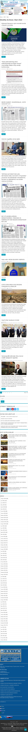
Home (1, 17)
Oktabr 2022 (3, 595)
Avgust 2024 (3, 549)
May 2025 (3, 530)
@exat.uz (7, 672)
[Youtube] (13, 409)
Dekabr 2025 (3, 515)
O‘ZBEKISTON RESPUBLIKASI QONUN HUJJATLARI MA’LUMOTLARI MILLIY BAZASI (11, 697)
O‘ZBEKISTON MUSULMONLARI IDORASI (9, 692)
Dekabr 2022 (3, 591)
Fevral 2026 (3, 511)
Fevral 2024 (3, 561)
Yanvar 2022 (3, 614)
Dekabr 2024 (3, 540)
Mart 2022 (3, 610)
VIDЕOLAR (9, 261)
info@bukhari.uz (3, 671)
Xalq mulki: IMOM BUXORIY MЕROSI (13, 259)
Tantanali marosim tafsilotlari (6, 418)
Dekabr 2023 (3, 566)
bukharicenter (3, 672)
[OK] (20, 409)
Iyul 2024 (2, 551)
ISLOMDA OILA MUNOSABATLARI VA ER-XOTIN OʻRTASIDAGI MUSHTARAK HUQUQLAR (16, 461)
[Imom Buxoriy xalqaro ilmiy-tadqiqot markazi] (14, 1)
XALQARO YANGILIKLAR (13, 322)
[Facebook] (8, 409)
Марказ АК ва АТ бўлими (19, 724)
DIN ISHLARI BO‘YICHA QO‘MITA (7, 687)
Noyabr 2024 (3, 542)
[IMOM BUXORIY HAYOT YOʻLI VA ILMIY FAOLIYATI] (4, 467)
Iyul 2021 (2, 627)
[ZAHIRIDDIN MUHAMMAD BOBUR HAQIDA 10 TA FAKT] (4, 473)
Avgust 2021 (3, 625)
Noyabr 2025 (3, 517)
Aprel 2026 (3, 507)
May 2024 (3, 555)
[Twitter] (10, 409)
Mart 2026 (3, 509)
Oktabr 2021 (3, 620)
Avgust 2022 (3, 599)
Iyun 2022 (3, 604)
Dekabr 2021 (3, 616)
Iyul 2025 (2, 525)
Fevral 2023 (3, 587)
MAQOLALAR (10, 105)
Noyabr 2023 (3, 568)
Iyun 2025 (3, 528)
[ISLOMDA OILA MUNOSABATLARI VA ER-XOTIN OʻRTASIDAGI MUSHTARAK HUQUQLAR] (4, 461)
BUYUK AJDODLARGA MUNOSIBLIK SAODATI (10, 420)
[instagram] (15, 409)
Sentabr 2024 (3, 547)
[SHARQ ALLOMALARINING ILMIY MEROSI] (4, 484)
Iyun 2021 (3, 629)
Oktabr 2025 (3, 519)
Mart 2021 (3, 635)
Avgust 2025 (3, 523)
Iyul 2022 (2, 601)
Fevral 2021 (3, 637)
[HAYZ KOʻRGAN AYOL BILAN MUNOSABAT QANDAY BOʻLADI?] (4, 478)
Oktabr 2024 (3, 544)
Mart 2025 (3, 534)
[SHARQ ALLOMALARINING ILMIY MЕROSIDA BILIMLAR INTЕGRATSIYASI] (4, 489)
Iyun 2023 (3, 578)
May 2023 (3, 580)
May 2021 (3, 631)
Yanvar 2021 (3, 639)
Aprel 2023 (3, 582)
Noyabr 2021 (3, 618)
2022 (5, 17)
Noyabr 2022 (3, 593)
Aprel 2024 (3, 557)
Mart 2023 (3, 585)
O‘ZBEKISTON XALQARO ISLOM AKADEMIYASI (10, 691)
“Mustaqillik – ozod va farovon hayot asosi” (9, 416)
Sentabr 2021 (3, 623)
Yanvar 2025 (3, 538)
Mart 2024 (3, 559)
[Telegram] (18, 409)
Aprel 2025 (3, 532)
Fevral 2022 (3, 612)
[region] (14, 9)
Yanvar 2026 (3, 513)
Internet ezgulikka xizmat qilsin (10, 139)
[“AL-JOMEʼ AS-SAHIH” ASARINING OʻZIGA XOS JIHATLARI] (4, 442)
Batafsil (3, 56)
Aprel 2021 (3, 633)
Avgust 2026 (3, 498)
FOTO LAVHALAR (5, 322)
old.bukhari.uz (3, 701)
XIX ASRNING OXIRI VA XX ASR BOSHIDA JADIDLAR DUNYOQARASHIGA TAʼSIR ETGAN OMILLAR (17, 455)
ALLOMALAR (10, 288)
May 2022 (3, 606)
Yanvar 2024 (3, 563)
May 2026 (3, 504)
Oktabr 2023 (3, 570)
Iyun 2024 (3, 553)
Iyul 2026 (2, 500)
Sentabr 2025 (3, 521)
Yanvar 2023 (3, 589)
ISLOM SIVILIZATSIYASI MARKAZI (7, 689)
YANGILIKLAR (10, 27)
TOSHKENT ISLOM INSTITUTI (6, 694)
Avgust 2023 (3, 574)
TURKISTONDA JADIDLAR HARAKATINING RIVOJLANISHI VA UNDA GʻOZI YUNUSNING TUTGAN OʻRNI (17, 436)
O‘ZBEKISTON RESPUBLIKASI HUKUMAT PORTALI (11, 683)
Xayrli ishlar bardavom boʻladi (10, 320)
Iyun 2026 (3, 502)
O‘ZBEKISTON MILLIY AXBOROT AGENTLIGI (9, 685)
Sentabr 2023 (3, 572)
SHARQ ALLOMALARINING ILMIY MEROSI (17, 482)
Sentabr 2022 (3, 597)
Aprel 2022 (3, 608)
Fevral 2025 (3, 536)
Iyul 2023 (2, 576)
